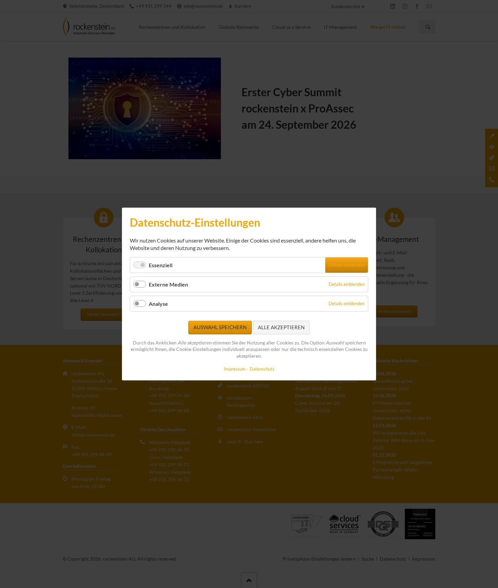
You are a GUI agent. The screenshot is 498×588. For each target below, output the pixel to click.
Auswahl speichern (220, 327)
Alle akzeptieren (281, 327)
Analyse (158, 303)
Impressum (235, 369)
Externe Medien (168, 284)
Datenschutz (262, 369)
